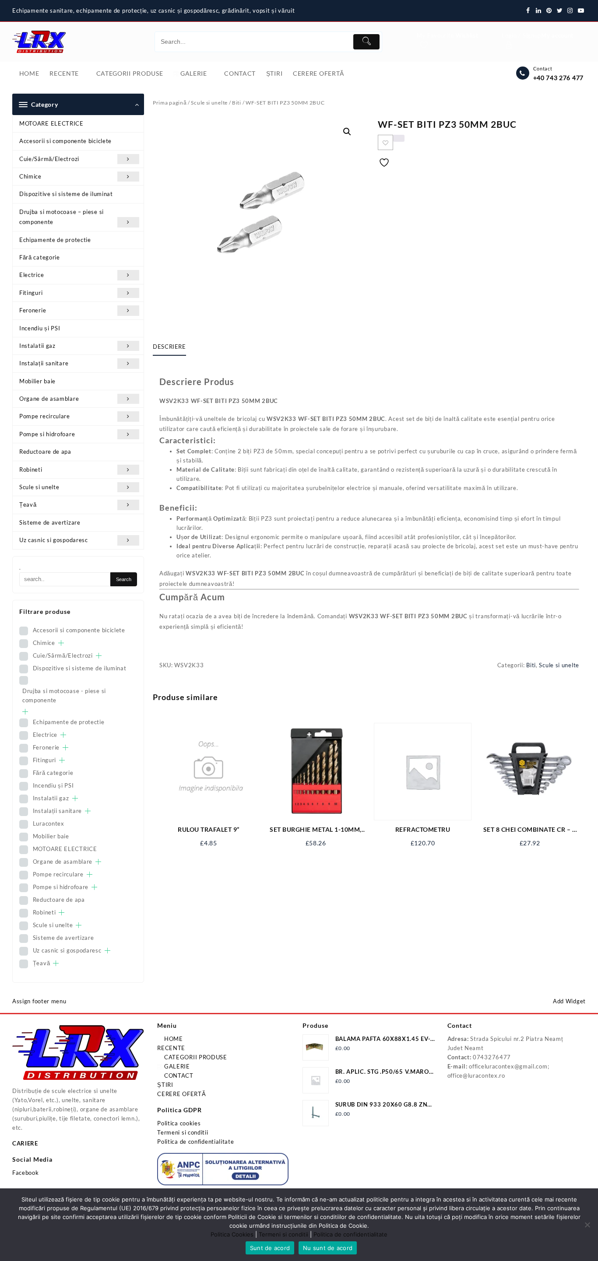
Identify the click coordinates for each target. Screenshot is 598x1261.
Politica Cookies (232, 1234)
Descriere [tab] (169, 346)
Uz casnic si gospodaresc (53, 539)
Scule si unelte (39, 486)
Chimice (30, 176)
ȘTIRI (165, 1084)
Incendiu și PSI (39, 328)
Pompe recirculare (44, 416)
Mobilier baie (37, 381)
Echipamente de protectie (55, 239)
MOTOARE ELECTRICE (51, 123)
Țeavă (28, 504)
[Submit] (366, 41)
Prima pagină (169, 102)
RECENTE (171, 1047)
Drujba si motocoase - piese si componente (64, 695)
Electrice (31, 274)
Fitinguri (30, 292)
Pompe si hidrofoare (47, 434)
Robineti (30, 469)
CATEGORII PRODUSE (194, 1057)
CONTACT (177, 1075)
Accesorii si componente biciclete (65, 140)
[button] (347, 132)
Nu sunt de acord (327, 1247)
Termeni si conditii (182, 1132)
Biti (236, 102)
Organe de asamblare (49, 398)
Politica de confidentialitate (195, 1141)
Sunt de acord (270, 1247)
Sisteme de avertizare (50, 522)
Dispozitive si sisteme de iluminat (66, 193)
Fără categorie (39, 257)
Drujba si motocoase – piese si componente (61, 216)
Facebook (25, 1172)
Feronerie (32, 310)
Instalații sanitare (43, 363)
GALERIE (176, 1066)
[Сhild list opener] (61, 643)
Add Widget (569, 1001)
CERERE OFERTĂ (181, 1093)
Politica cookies (179, 1123)
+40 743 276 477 (558, 77)
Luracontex (48, 823)
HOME (172, 1038)
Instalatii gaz (37, 345)
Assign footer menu (39, 1001)
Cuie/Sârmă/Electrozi (49, 158)
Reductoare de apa (45, 451)
